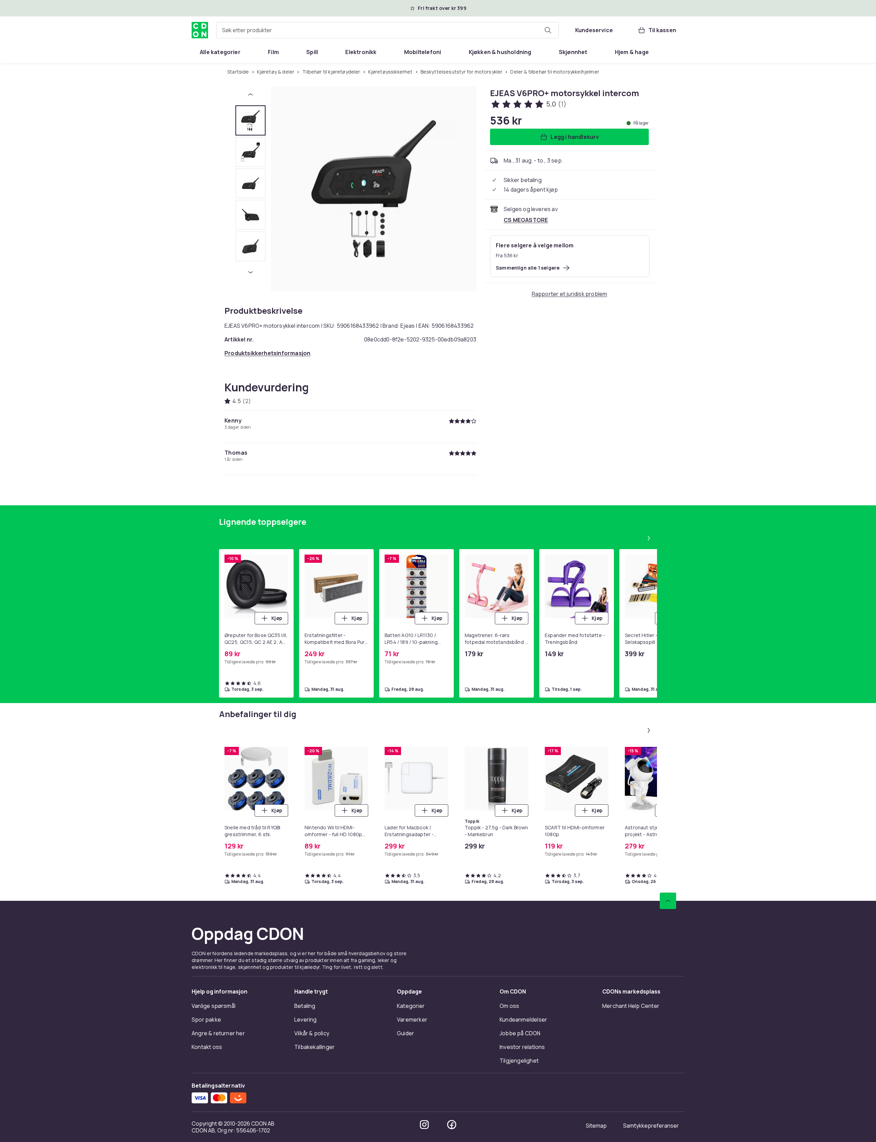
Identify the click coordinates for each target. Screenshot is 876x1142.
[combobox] (387, 30)
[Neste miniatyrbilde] (250, 272)
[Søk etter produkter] (548, 30)
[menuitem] (220, 52)
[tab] (250, 120)
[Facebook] (452, 1124)
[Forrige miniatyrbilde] (250, 94)
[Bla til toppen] (668, 901)
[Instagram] (424, 1124)
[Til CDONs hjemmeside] (200, 30)
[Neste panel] (649, 538)
